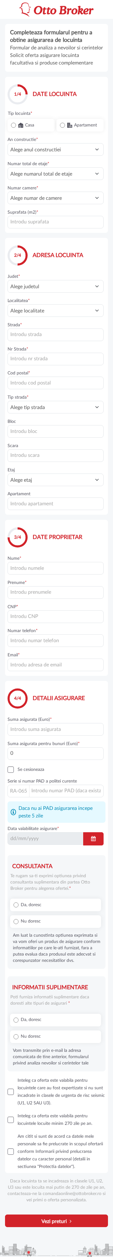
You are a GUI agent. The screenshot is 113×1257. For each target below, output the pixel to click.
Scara (13, 446)
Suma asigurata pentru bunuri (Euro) (43, 744)
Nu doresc (31, 921)
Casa (29, 125)
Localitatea (18, 301)
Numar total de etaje (27, 164)
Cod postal (18, 373)
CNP (12, 607)
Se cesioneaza (31, 769)
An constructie (22, 139)
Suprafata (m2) (22, 212)
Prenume (16, 583)
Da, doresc (31, 905)
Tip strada (17, 397)
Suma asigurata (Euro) (29, 719)
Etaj (11, 470)
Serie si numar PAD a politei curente (42, 781)
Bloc (12, 421)
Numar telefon (22, 631)
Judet (13, 276)
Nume (13, 558)
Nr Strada (17, 349)
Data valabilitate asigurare (32, 829)
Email (13, 655)
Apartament (85, 125)
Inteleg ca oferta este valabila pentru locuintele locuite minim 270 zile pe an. (55, 1120)
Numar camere (22, 188)
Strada (14, 325)
